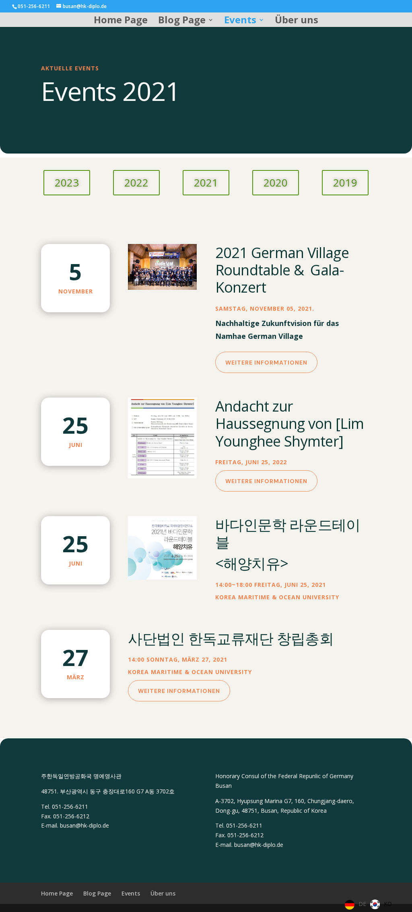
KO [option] (388, 904)
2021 (206, 182)
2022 (136, 182)
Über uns (296, 21)
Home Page (121, 21)
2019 (345, 182)
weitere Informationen (266, 362)
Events (240, 21)
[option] (381, 904)
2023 (67, 182)
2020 (276, 182)
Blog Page (182, 21)
